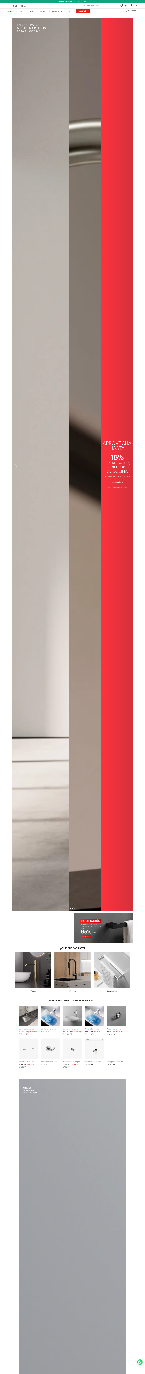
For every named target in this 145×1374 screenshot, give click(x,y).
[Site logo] (17, 5)
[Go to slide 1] (70, 909)
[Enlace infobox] (72, 2)
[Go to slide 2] (72, 909)
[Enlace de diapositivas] (72, 464)
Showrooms (132, 11)
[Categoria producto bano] (33, 973)
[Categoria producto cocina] (72, 973)
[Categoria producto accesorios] (112, 973)
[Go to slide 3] (74, 909)
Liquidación (83, 11)
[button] (16, 465)
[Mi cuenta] (126, 6)
